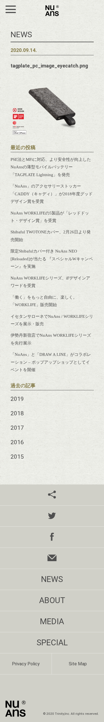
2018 (17, 413)
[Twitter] (52, 516)
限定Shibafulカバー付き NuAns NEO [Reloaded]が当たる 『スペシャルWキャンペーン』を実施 (52, 259)
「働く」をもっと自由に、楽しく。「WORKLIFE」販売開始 (44, 301)
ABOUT (52, 600)
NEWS (52, 579)
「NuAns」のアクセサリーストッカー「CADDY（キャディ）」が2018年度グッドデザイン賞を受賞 (52, 194)
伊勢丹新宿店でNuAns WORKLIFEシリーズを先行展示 (51, 339)
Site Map (78, 663)
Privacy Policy (26, 663)
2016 (17, 442)
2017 (17, 427)
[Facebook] (52, 537)
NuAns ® (52, 10)
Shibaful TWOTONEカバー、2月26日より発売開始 (51, 235)
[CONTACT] (52, 558)
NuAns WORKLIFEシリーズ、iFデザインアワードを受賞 (50, 282)
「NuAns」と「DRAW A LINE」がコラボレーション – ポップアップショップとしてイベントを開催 (51, 362)
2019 (17, 398)
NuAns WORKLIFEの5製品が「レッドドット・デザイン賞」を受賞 (50, 217)
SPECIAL (52, 642)
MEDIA (52, 621)
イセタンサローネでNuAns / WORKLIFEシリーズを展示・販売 (52, 320)
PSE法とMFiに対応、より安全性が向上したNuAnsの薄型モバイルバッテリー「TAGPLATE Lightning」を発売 (51, 167)
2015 (17, 456)
